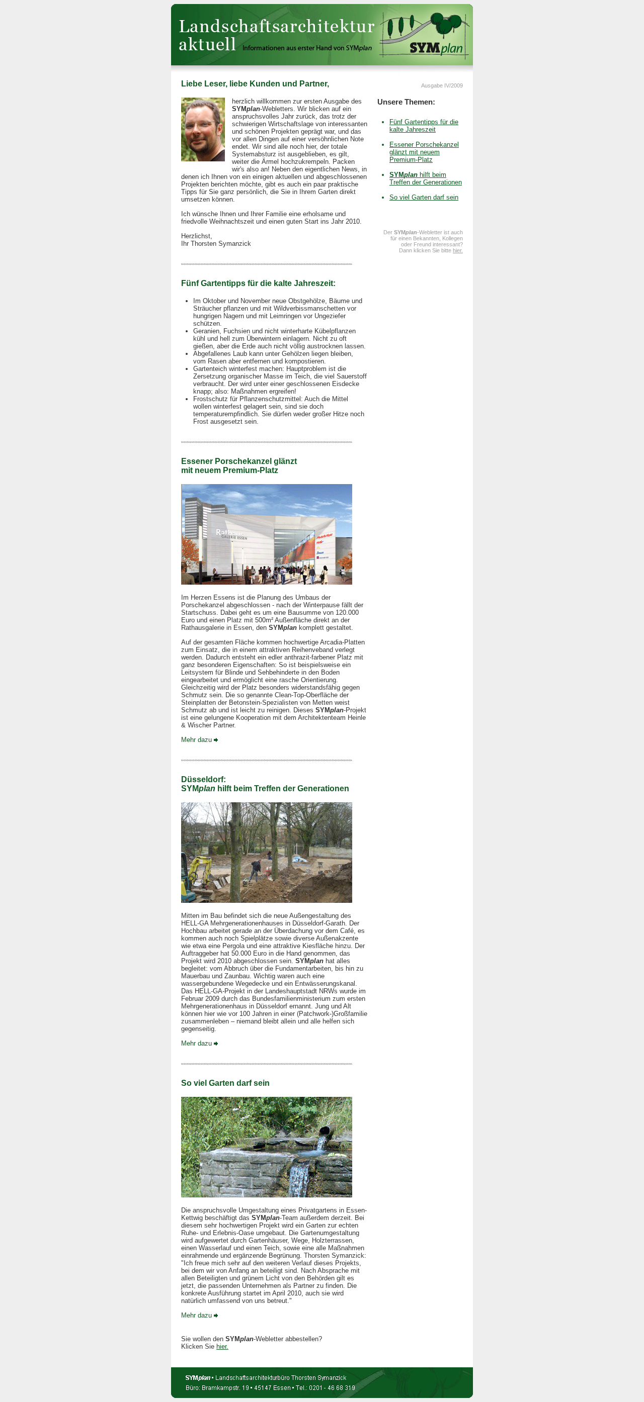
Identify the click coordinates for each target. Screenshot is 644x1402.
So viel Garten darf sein (423, 197)
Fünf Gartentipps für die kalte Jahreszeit (423, 125)
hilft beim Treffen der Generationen (425, 178)
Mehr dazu (196, 739)
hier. (222, 1346)
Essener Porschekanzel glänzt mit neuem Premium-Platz (424, 152)
